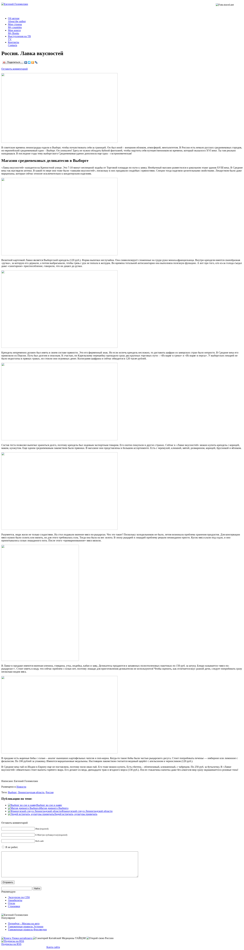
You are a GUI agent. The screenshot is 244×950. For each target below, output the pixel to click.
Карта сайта (53, 947)
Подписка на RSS (11, 944)
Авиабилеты (15, 900)
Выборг (12, 792)
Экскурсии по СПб (19, 897)
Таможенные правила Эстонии (25, 926)
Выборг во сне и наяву (49, 805)
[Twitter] (29, 62)
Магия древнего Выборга (54, 808)
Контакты (13, 44)
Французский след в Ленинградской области (87, 811)
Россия (49, 792)
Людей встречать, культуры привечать (75, 814)
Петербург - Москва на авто (24, 923)
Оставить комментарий (14, 68)
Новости (21, 786)
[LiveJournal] (36, 62)
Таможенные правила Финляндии (27, 929)
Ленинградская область (31, 792)
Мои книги (14, 32)
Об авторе (17, 20)
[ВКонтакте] (26, 62)
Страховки (14, 906)
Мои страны (15, 26)
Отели (11, 903)
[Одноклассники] (33, 62)
